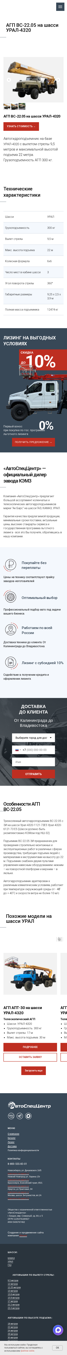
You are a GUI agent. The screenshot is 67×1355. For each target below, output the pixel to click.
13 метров (13, 1291)
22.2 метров (13, 1305)
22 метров (13, 1327)
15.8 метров (13, 1298)
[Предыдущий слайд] (9, 80)
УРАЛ (10, 1261)
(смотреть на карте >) (18, 1173)
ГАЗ (9, 1265)
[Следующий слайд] (58, 80)
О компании (13, 1134)
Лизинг (11, 1142)
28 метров (13, 1334)
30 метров (13, 1337)
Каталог (11, 1138)
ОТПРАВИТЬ (33, 774)
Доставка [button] (12, 1146)
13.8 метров (13, 1294)
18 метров (13, 1324)
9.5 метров (13, 1280)
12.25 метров (14, 1287)
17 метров (13, 1301)
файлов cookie (27, 1351)
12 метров (13, 1284)
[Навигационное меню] (60, 7)
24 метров (13, 1330)
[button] (33, 442)
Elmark (23, 1235)
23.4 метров (13, 1308)
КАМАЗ (11, 1258)
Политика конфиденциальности (23, 1150)
